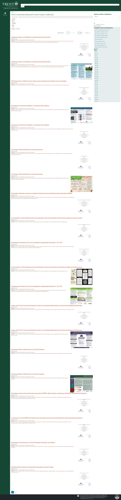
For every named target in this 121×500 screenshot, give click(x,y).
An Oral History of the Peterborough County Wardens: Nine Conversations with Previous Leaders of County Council (46, 218)
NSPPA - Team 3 (16, 472)
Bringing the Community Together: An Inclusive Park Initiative (30, 105)
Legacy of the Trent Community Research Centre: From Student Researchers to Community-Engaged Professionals (46, 305)
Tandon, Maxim (22, 446)
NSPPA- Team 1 (34, 198)
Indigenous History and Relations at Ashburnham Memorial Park (30, 37)
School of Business (34, 353)
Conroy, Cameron (22, 353)
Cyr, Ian (44, 41)
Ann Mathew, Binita (22, 41)
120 (73, 32)
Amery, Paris (21, 309)
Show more (96, 48)
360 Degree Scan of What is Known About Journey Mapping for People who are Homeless (38, 81)
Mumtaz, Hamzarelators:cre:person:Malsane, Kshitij (28, 421)
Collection (14, 22)
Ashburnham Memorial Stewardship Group (50, 42)
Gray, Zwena (63, 41)
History (31, 221)
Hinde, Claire (21, 246)
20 (67, 32)
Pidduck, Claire (22, 221)
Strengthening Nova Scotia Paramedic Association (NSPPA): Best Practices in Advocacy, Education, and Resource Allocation (49, 393)
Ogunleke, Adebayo (22, 397)
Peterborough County (63, 221)
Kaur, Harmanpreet (32, 246)
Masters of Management (63, 197)
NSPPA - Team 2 (32, 398)
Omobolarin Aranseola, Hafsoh (24, 197)
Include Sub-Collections (100, 24)
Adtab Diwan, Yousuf (50, 197)
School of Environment (17, 66)
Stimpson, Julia (53, 41)
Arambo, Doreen (34, 41)
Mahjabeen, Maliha (38, 197)
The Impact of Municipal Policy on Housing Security (27, 149)
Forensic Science (33, 153)
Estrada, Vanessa (22, 153)
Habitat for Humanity (68, 353)
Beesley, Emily (21, 109)
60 (70, 32)
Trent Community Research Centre (29, 42)
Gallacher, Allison (35, 397)
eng (12, 24)
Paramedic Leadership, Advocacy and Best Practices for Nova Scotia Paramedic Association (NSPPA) (41, 193)
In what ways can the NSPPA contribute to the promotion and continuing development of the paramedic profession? (47, 418)
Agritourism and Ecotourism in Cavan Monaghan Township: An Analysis (33, 442)
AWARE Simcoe (38, 247)
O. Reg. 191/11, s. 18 (89, 498)
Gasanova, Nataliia (46, 397)
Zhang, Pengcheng (46, 421)
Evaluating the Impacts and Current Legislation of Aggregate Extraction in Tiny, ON (36, 242)
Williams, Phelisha (44, 246)
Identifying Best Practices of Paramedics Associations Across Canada (32, 467)
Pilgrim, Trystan (55, 246)
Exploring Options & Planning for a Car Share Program (27, 349)
